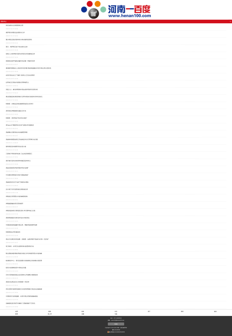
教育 (16, 314)
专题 (116, 314)
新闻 (49, 311)
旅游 (215, 311)
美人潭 (50, 314)
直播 (83, 314)
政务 (83, 311)
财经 (182, 311)
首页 (16, 311)
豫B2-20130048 (116, 329)
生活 (116, 311)
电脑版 (116, 324)
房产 (149, 311)
